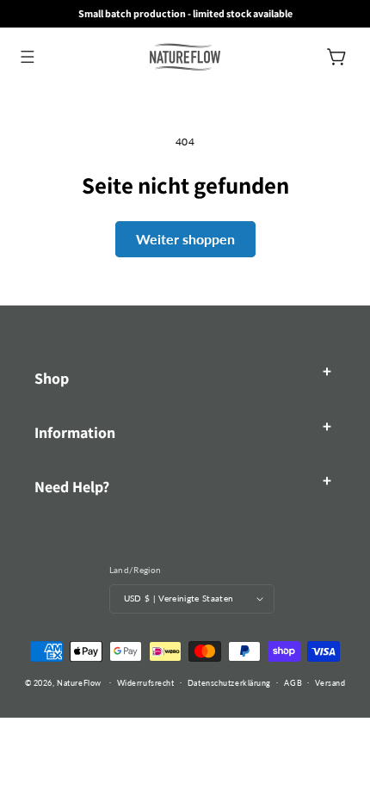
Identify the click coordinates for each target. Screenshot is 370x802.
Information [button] (74, 432)
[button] (27, 56)
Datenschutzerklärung (229, 683)
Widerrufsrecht (146, 683)
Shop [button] (51, 378)
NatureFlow (79, 682)
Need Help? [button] (71, 487)
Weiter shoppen (185, 239)
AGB (293, 683)
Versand (330, 683)
